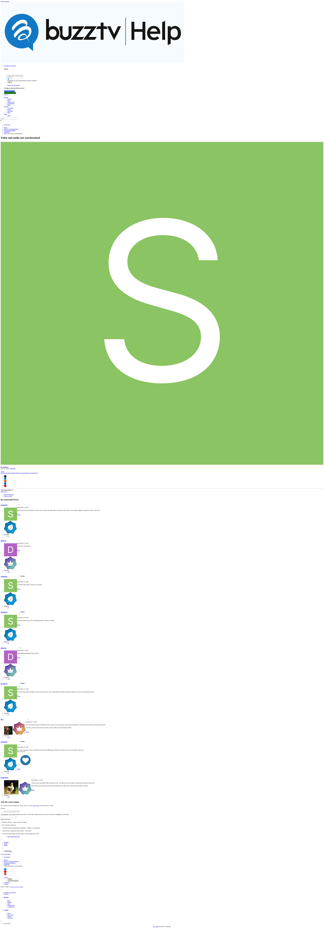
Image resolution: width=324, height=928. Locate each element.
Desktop (6, 842)
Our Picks (10, 111)
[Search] (1, 122)
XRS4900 (12, 468)
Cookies (6, 884)
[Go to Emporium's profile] (11, 794)
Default (10, 879)
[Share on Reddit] (5, 481)
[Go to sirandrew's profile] (162, 464)
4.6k (8, 572)
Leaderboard (10, 103)
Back (8, 900)
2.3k (8, 797)
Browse (6, 97)
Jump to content (5, 1)
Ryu (2, 719)
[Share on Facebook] (5, 479)
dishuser (3, 541)
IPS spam (155, 926)
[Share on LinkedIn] (5, 483)
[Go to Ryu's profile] (8, 734)
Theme (6, 877)
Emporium (4, 777)
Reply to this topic (9, 494)
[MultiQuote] (17, 513)
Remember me (11, 80)
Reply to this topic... (6, 819)
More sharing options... (7, 490)
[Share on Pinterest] (5, 486)
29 (8, 536)
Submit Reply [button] (8, 851)
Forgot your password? (13, 85)
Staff (8, 100)
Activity (6, 106)
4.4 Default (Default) (13, 880)
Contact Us (7, 882)
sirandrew (5, 467)
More (8, 105)
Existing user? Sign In (10, 65)
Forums (9, 99)
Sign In (10, 82)
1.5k (8, 737)
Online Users (10, 102)
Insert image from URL (13, 836)
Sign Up (6, 94)
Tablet (5, 844)
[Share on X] (5, 476)
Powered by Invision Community (16, 886)
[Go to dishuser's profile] (10, 556)
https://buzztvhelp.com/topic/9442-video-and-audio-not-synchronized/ (19, 473)
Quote (18, 514)
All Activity (10, 108)
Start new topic (8, 496)
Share (2, 471)
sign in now (36, 805)
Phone (5, 845)
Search (9, 109)
